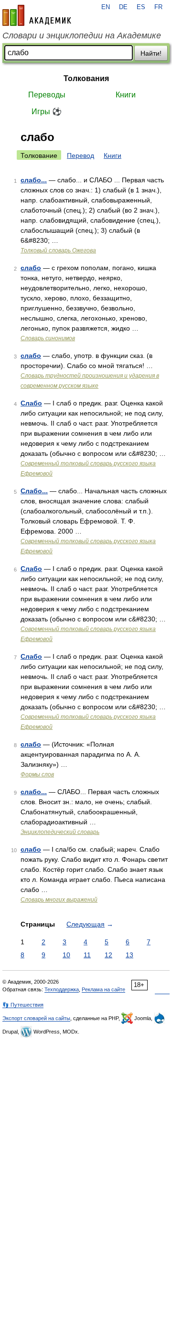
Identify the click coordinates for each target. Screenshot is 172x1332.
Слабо (31, 403)
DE (123, 7)
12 (108, 955)
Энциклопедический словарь (60, 832)
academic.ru (36, 15)
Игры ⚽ (47, 111)
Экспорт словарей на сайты (36, 1018)
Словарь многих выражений (59, 899)
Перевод (80, 155)
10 (66, 955)
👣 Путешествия (22, 1005)
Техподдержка (61, 989)
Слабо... (34, 491)
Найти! (150, 53)
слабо (31, 268)
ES (141, 7)
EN (105, 7)
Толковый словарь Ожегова (58, 250)
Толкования (86, 78)
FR (158, 7)
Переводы (46, 95)
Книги (126, 95)
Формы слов (37, 774)
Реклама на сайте (103, 989)
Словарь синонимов (48, 338)
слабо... (34, 180)
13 (129, 955)
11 (87, 955)
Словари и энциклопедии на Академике (81, 35)
